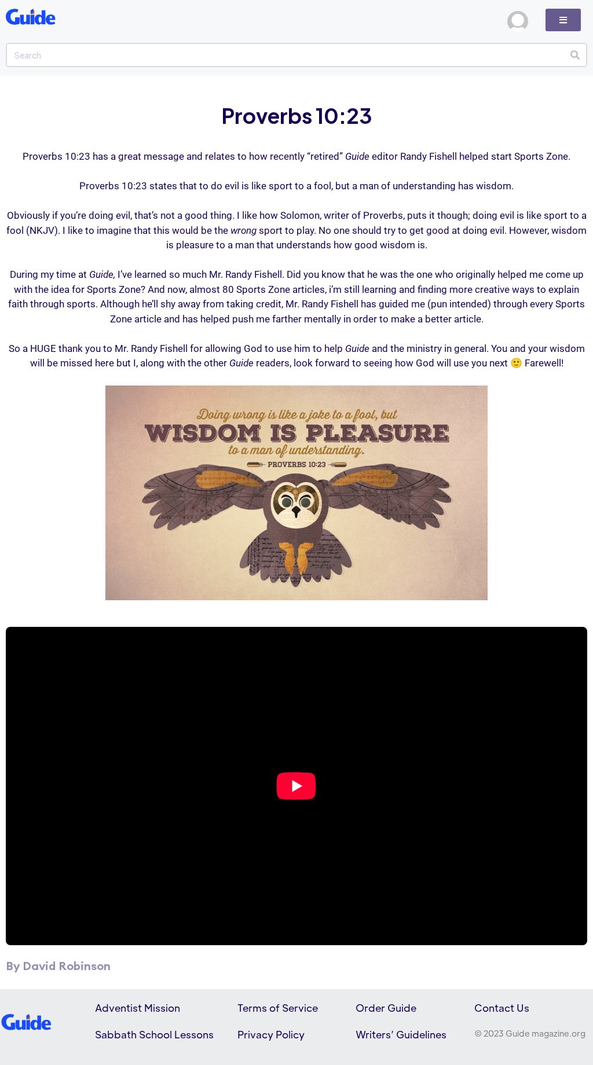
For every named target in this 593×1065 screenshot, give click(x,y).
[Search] (574, 55)
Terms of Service (277, 1007)
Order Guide (386, 1007)
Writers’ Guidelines (401, 1034)
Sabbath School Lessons (154, 1034)
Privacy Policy (271, 1034)
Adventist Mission (137, 1007)
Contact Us (501, 1007)
